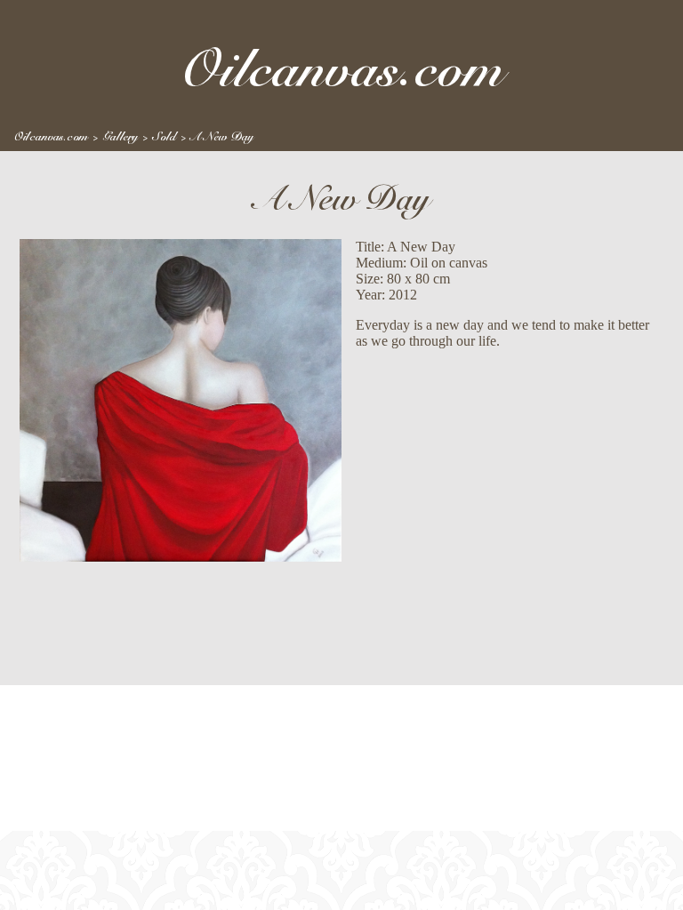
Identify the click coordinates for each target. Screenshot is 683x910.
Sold (164, 137)
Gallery (120, 137)
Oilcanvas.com (51, 137)
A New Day (221, 137)
